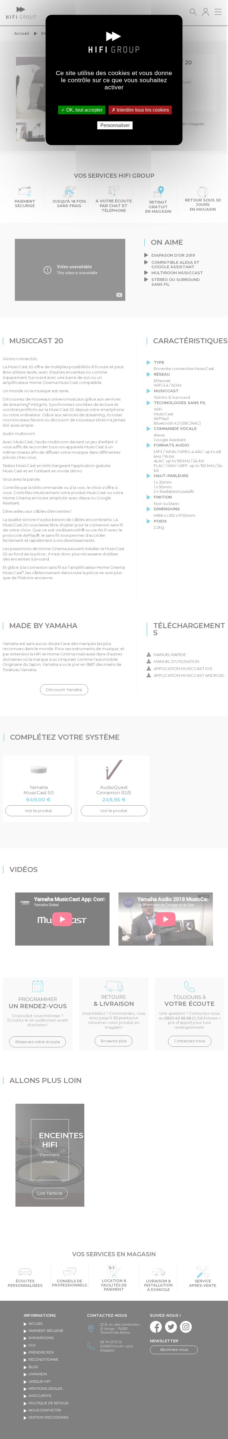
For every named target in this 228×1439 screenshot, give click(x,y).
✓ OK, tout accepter (81, 109)
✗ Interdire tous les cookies (140, 109)
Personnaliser (115, 125)
